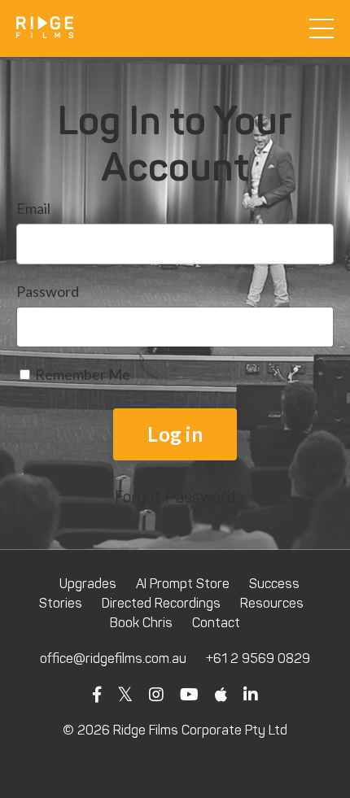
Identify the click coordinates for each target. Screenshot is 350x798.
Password (47, 291)
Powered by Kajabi (175, 773)
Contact (216, 622)
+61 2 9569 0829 (258, 658)
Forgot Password (175, 497)
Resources (272, 603)
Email (33, 208)
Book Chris (141, 622)
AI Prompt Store (183, 583)
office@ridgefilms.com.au (113, 658)
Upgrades (87, 583)
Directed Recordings (161, 603)
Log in (175, 434)
